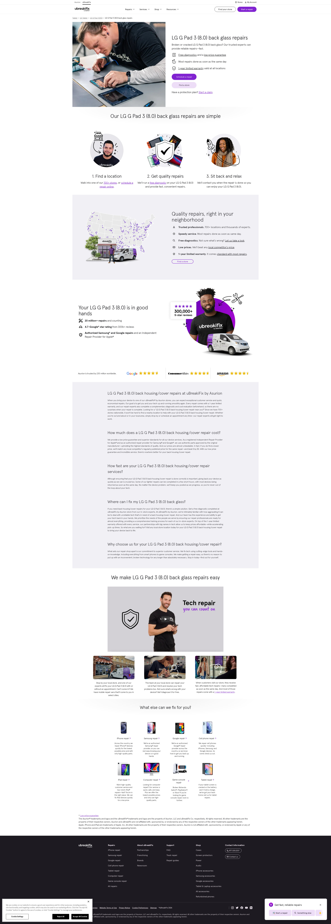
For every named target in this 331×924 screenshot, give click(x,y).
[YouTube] (246, 907)
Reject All (60, 916)
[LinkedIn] (251, 907)
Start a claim (205, 92)
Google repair (179, 738)
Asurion (77, 2)
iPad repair (123, 779)
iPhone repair (123, 738)
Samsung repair (151, 738)
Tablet (74, 18)
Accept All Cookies (80, 916)
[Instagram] (232, 907)
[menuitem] (130, 9)
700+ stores (110, 182)
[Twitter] (237, 907)
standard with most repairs (232, 254)
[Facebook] (241, 907)
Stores (240, 2)
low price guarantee (215, 55)
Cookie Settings (17, 916)
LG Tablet (83, 18)
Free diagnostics (187, 55)
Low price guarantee (89, 815)
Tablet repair (206, 779)
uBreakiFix (86, 2)
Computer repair (150, 779)
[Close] (88, 901)
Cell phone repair (206, 738)
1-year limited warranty (191, 68)
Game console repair (178, 781)
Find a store (182, 261)
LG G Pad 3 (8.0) (96, 18)
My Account (252, 2)
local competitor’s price (221, 247)
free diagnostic (158, 182)
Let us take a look (234, 240)
